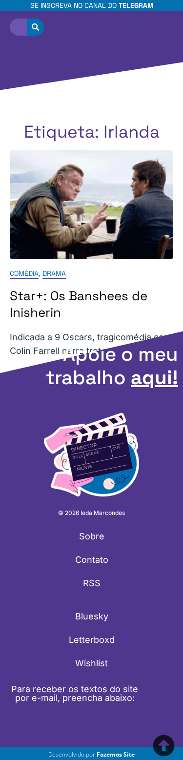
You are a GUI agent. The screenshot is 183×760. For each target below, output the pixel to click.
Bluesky (91, 616)
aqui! (154, 377)
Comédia (24, 273)
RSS (92, 583)
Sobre (91, 536)
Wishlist (91, 663)
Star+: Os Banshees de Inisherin (78, 304)
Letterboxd (92, 640)
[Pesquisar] (35, 27)
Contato (91, 560)
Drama (54, 273)
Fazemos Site (116, 754)
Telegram (136, 5)
